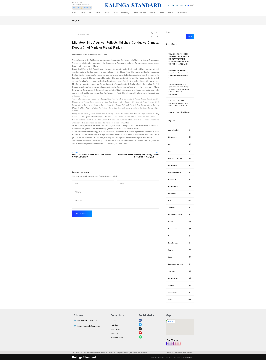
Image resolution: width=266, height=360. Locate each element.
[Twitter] (140, 324)
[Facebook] (140, 320)
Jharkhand (179, 208)
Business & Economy (121, 13)
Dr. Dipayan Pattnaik (179, 172)
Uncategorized (179, 278)
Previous (75, 152)
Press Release (179, 243)
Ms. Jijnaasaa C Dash (179, 215)
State (98, 13)
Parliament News (179, 229)
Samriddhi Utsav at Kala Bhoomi (179, 112)
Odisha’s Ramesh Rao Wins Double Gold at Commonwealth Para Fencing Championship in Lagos (179, 74)
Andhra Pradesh (179, 130)
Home (74, 13)
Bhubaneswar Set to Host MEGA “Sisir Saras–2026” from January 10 (93, 156)
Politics (107, 13)
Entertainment (182, 13)
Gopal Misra (179, 193)
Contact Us (114, 325)
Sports (161, 13)
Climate (152, 13)
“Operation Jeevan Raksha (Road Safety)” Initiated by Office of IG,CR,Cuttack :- (138, 156)
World (83, 13)
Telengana (179, 271)
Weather (179, 285)
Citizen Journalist (139, 13)
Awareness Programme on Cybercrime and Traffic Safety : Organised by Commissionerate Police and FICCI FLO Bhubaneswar (179, 89)
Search (168, 32)
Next (157, 152)
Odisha (179, 222)
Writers (170, 13)
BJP (179, 151)
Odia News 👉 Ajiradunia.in (82, 8)
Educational (179, 179)
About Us (114, 321)
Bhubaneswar (179, 137)
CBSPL (191, 357)
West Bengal (179, 292)
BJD (179, 144)
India (90, 13)
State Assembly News (179, 264)
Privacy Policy (115, 333)
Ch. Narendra (179, 165)
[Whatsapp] (140, 337)
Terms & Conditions (117, 337)
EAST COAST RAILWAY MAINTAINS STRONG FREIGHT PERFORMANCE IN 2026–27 (178, 103)
